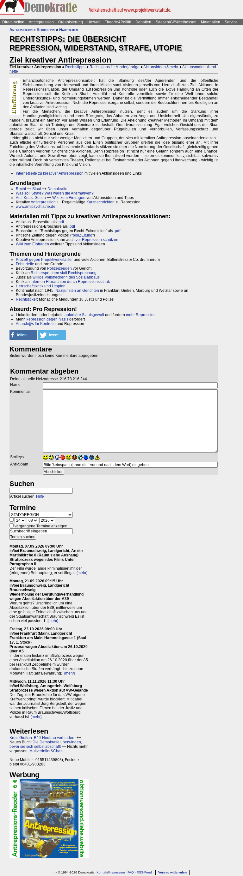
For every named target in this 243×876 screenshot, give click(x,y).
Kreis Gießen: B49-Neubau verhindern (42, 737)
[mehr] (82, 573)
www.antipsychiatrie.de (35, 206)
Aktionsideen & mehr (160, 67)
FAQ (131, 872)
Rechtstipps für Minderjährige (115, 67)
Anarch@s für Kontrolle (36, 323)
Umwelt (93, 22)
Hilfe (40, 496)
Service (231, 22)
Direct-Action (13, 22)
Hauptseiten (68, 29)
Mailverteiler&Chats (46, 751)
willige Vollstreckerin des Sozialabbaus (66, 277)
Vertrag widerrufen (172, 872)
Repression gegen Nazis (47, 319)
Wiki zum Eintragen (68, 197)
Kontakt (102, 872)
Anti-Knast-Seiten (31, 197)
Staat (36, 189)
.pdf (72, 226)
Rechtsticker (26, 299)
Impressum (117, 872)
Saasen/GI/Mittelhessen (176, 22)
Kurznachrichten (100, 202)
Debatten (143, 22)
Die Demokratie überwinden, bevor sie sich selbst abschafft (45, 744)
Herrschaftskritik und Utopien (40, 286)
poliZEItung (82, 235)
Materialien (210, 22)
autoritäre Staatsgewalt (84, 315)
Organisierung (70, 22)
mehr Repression (141, 315)
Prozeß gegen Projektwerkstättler (44, 259)
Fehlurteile (25, 264)
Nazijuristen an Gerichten (77, 290)
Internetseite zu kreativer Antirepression (50, 173)
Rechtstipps (46, 29)
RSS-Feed (144, 872)
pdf (61, 222)
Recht (21, 189)
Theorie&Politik (118, 22)
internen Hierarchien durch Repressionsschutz (71, 281)
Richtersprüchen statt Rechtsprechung (64, 273)
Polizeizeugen (59, 268)
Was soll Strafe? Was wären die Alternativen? (55, 193)
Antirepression (41, 22)
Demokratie (57, 189)
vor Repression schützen (97, 239)
